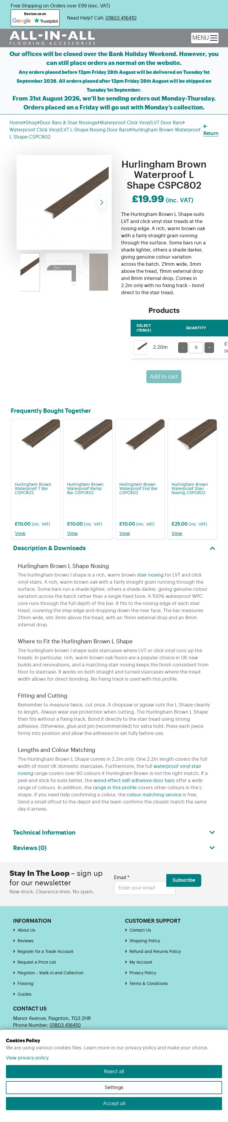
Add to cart (164, 376)
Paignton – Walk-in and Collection (50, 973)
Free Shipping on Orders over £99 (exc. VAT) (60, 6)
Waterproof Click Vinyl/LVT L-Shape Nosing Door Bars (69, 130)
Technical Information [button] (44, 833)
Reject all (114, 1071)
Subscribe (183, 880)
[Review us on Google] (21, 21)
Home (16, 122)
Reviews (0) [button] (30, 848)
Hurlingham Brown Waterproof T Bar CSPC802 (33, 489)
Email (121, 877)
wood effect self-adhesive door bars (134, 780)
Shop (31, 122)
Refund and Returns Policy (155, 952)
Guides (24, 994)
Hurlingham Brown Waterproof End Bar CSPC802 (138, 489)
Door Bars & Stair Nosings (68, 122)
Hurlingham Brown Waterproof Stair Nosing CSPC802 (190, 489)
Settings (114, 1087)
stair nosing (150, 575)
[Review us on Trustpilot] (46, 21)
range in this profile (115, 787)
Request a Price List (37, 962)
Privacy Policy (142, 973)
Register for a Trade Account (45, 952)
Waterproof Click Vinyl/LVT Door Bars (141, 122)
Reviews (26, 941)
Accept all (114, 1103)
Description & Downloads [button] (49, 548)
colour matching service (154, 794)
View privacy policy (27, 1058)
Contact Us (140, 930)
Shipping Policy (144, 941)
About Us (26, 930)
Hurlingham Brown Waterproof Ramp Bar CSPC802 (85, 489)
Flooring (26, 984)
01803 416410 (121, 18)
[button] (102, 202)
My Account (140, 962)
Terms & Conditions (148, 984)
